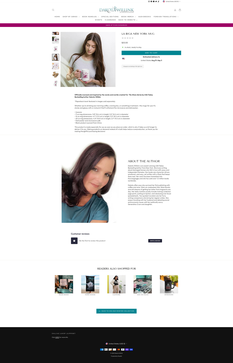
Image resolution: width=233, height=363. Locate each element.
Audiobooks (144, 16)
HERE (57, 337)
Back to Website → (128, 20)
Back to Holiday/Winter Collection (117, 311)
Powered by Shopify (116, 356)
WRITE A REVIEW (155, 240)
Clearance (110, 20)
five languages (133, 178)
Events (98, 20)
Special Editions (110, 16)
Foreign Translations (165, 16)
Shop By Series (70, 16)
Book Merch (127, 16)
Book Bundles (89, 16)
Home (57, 16)
